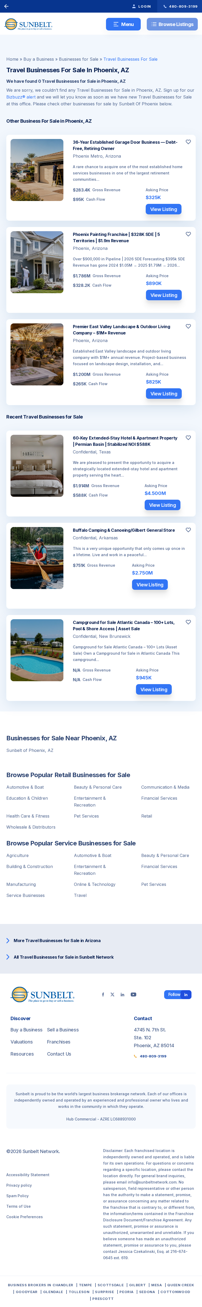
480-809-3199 (153, 1056)
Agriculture (17, 855)
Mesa (156, 1285)
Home (12, 59)
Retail (146, 816)
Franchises (58, 1042)
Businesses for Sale (78, 59)
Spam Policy (17, 1196)
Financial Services (159, 798)
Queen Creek (180, 1285)
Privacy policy (19, 1185)
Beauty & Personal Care (98, 787)
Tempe (85, 1285)
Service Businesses (25, 895)
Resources (22, 1054)
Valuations (22, 1042)
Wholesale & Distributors (30, 827)
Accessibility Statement (27, 1174)
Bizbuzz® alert (21, 97)
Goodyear (27, 1292)
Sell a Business (63, 1029)
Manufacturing (21, 884)
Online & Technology (94, 884)
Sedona (147, 1292)
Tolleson (79, 1292)
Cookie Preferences (24, 1217)
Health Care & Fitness (27, 816)
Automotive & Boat (25, 787)
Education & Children (27, 798)
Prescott (103, 1298)
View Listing (163, 209)
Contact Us (59, 1054)
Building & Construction (29, 866)
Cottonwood (175, 1292)
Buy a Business (38, 59)
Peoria (126, 1292)
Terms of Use (18, 1206)
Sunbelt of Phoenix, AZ (29, 750)
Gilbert (137, 1285)
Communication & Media (165, 787)
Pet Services (86, 816)
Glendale (53, 1292)
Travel (80, 895)
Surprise (104, 1292)
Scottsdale (111, 1285)
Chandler (63, 1285)
